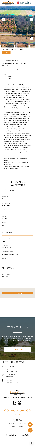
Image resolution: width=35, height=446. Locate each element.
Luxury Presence (17, 426)
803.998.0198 (9, 376)
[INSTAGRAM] (8, 410)
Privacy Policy (24, 435)
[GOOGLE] (15, 414)
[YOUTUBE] (22, 410)
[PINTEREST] (26, 410)
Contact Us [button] (17, 349)
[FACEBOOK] (4, 410)
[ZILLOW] (19, 414)
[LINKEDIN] (13, 410)
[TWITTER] (17, 410)
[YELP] (30, 410)
